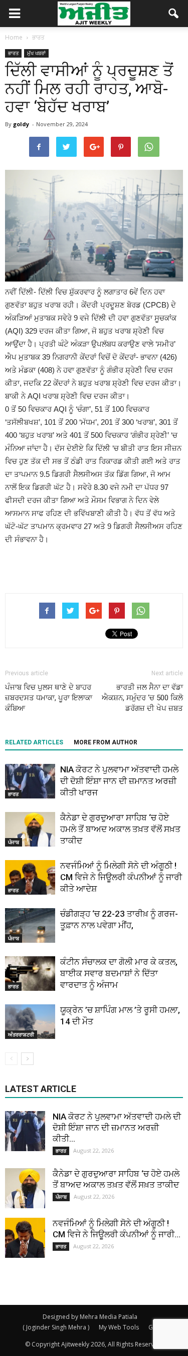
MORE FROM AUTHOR (105, 742)
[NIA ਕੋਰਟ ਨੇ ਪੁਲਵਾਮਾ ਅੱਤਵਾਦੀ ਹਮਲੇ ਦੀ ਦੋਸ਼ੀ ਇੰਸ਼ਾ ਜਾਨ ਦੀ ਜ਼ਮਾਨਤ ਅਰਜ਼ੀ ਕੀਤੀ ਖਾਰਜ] (30, 781)
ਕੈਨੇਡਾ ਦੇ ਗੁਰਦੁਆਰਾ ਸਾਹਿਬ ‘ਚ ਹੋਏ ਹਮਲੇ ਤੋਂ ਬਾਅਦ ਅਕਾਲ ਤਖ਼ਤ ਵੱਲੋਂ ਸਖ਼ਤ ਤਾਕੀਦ (120, 829)
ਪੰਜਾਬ (13, 842)
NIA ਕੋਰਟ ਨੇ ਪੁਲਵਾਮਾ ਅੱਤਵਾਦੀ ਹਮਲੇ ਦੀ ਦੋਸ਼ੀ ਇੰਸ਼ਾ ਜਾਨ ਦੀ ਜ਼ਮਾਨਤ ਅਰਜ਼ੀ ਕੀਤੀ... (117, 1128)
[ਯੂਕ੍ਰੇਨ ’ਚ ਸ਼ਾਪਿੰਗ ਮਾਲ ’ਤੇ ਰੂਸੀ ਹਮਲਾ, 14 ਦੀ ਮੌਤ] (30, 1021)
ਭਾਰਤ (13, 53)
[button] (174, 13)
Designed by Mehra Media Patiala (90, 1316)
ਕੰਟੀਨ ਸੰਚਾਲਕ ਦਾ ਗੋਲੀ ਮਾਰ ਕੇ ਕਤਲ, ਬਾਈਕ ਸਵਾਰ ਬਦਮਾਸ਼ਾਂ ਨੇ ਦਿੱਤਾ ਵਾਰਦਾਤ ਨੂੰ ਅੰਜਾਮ (118, 973)
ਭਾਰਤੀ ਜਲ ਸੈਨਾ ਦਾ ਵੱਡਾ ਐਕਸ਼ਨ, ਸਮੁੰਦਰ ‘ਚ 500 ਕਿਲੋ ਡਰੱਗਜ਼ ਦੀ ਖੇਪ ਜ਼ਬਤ (142, 698)
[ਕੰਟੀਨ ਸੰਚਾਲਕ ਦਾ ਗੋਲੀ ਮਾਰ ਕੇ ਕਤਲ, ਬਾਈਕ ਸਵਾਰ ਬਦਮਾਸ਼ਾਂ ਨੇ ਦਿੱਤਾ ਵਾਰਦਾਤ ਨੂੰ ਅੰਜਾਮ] (30, 973)
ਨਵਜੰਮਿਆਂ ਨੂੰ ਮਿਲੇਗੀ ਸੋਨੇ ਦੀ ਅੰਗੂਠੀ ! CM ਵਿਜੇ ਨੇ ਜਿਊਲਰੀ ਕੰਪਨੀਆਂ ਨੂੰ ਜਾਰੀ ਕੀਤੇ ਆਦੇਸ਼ (121, 877)
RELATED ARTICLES (34, 742)
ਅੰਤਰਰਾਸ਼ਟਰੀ (21, 1034)
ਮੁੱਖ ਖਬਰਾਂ (36, 53)
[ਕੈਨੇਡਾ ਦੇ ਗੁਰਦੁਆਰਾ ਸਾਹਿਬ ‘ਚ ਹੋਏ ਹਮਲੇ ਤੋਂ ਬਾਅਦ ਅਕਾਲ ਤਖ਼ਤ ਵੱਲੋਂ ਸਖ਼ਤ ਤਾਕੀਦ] (30, 829)
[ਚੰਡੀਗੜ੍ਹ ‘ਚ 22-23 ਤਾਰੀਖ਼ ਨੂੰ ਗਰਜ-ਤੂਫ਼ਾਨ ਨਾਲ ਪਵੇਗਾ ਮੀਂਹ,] (30, 925)
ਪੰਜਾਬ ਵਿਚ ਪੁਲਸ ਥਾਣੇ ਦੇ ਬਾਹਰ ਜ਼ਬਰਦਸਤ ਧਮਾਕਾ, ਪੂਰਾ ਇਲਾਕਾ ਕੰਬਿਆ (48, 698)
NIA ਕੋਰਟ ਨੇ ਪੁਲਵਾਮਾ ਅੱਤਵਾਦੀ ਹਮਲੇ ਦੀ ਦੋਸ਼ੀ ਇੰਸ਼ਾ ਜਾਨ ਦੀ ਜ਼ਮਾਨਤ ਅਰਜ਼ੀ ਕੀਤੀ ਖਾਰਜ (119, 780)
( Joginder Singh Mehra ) (56, 1327)
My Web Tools (119, 1327)
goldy (21, 124)
